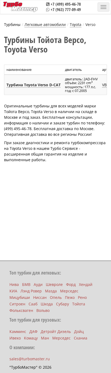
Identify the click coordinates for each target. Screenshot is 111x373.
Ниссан (40, 297)
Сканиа (80, 338)
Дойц (79, 331)
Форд (71, 284)
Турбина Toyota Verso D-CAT (33, 84)
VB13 (106, 84)
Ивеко (15, 338)
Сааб (33, 303)
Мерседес (69, 290)
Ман (45, 338)
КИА (13, 290)
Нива (14, 284)
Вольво (43, 310)
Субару (62, 303)
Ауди (38, 284)
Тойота (78, 303)
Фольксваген (21, 310)
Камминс (17, 331)
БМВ (26, 284)
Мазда (51, 290)
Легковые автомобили (45, 24)
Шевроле (54, 284)
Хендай (85, 284)
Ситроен (17, 303)
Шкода (47, 303)
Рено (82, 297)
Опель (56, 297)
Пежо (70, 297)
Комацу (31, 338)
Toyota (75, 24)
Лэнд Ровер (31, 290)
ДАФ (33, 331)
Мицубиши (19, 297)
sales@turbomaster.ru (29, 358)
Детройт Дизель (56, 331)
